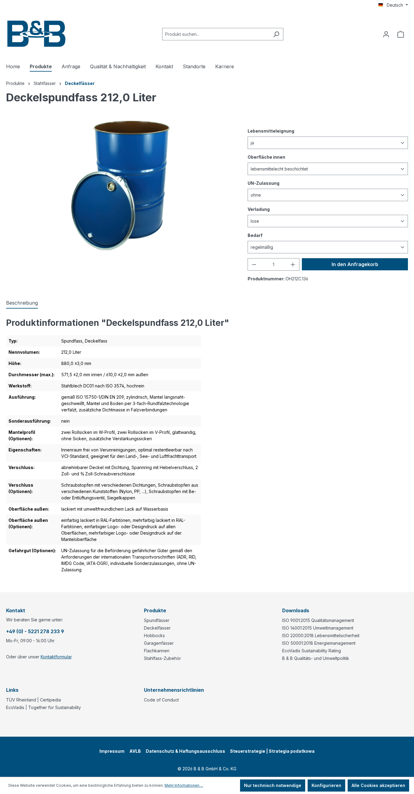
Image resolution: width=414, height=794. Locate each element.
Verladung (259, 209)
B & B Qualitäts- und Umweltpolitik (315, 658)
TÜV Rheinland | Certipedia (33, 699)
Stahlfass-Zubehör (162, 658)
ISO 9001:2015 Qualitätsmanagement (318, 620)
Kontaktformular (56, 656)
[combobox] (215, 34)
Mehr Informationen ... (184, 785)
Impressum (112, 751)
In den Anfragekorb (355, 264)
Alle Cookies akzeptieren (378, 785)
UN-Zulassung (263, 183)
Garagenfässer (159, 643)
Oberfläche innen (266, 157)
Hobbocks (154, 635)
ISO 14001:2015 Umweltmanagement (317, 627)
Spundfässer (156, 620)
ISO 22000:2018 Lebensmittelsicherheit (320, 635)
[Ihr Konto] (386, 34)
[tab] (22, 303)
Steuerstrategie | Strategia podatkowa (272, 751)
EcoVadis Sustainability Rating (311, 650)
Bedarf (255, 235)
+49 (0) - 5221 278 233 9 (35, 631)
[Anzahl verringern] (254, 264)
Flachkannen (156, 650)
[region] (121, 185)
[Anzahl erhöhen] (293, 264)
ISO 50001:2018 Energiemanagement (319, 643)
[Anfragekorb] (400, 34)
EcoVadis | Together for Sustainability (43, 707)
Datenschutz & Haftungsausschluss (185, 751)
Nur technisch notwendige (272, 785)
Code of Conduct (161, 699)
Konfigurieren (326, 785)
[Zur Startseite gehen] (36, 33)
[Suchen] (276, 34)
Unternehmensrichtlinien (174, 690)
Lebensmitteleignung (271, 130)
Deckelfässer (157, 627)
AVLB (135, 751)
